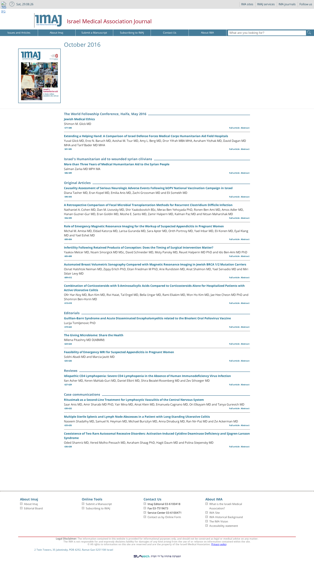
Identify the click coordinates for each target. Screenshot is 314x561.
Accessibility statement (223, 525)
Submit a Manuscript (99, 503)
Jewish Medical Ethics (79, 119)
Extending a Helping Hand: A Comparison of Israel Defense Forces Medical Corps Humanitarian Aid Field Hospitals (146, 136)
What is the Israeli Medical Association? (225, 505)
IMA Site (214, 512)
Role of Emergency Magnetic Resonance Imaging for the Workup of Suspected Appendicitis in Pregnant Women (144, 226)
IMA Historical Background (226, 516)
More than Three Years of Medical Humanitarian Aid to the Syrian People (116, 164)
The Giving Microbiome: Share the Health (93, 335)
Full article (234, 127)
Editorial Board (33, 508)
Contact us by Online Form (164, 516)
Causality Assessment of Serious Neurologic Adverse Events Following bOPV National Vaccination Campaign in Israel (148, 188)
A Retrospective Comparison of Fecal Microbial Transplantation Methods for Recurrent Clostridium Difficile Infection (148, 205)
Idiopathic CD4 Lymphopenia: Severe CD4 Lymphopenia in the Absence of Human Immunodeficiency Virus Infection (147, 376)
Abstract (245, 127)
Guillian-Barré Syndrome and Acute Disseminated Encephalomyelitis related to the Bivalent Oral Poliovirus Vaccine (147, 318)
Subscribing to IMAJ (98, 508)
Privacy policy (219, 543)
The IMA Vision (218, 521)
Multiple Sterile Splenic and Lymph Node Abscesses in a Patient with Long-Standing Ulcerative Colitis (137, 417)
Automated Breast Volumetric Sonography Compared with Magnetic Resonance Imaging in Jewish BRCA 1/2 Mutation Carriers (155, 264)
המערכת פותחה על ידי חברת (165, 556)
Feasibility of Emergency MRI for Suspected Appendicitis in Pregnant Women (119, 352)
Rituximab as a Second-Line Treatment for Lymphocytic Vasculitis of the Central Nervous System (134, 400)
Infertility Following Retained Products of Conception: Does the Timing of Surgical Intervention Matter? (138, 247)
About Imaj (31, 503)
